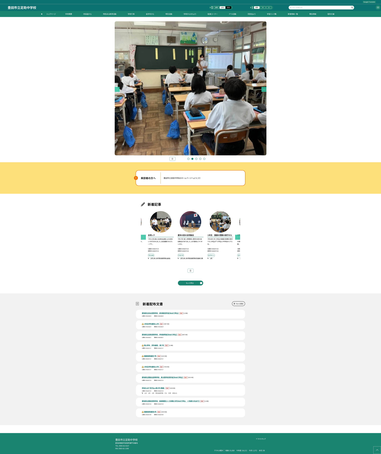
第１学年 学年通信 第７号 (154, 345)
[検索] (352, 7)
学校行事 (131, 14)
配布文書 (331, 14)
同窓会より (252, 14)
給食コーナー (213, 14)
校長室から (87, 14)
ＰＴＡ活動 (232, 14)
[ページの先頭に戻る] (377, 450)
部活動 (198, 258)
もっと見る (190, 283)
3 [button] (196, 159)
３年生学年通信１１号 (151, 324)
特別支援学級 (162, 258)
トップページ (51, 14)
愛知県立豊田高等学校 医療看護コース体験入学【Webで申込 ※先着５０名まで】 (171, 401)
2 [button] (192, 159)
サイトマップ (261, 439)
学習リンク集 (271, 14)
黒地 (228, 7)
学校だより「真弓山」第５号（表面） (153, 388)
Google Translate (369, 2)
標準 (256, 7)
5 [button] (204, 159)
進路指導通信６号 (150, 412)
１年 (151, 258)
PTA (166, 393)
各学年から (150, 14)
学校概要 (68, 14)
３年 (157, 258)
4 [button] (200, 159)
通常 (216, 7)
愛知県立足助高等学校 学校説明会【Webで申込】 (159, 334)
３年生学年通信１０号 (151, 366)
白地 (222, 7)
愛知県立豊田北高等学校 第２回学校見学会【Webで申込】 (162, 377)
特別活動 (168, 14)
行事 (201, 258)
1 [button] (188, 159)
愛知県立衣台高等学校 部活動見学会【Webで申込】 (160, 313)
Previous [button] (117, 89)
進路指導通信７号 (150, 356)
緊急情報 (312, 14)
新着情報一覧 (293, 14)
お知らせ (174, 393)
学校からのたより (190, 14)
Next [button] (263, 89)
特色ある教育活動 (109, 14)
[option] (190, 88)
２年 (154, 258)
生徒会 (168, 258)
